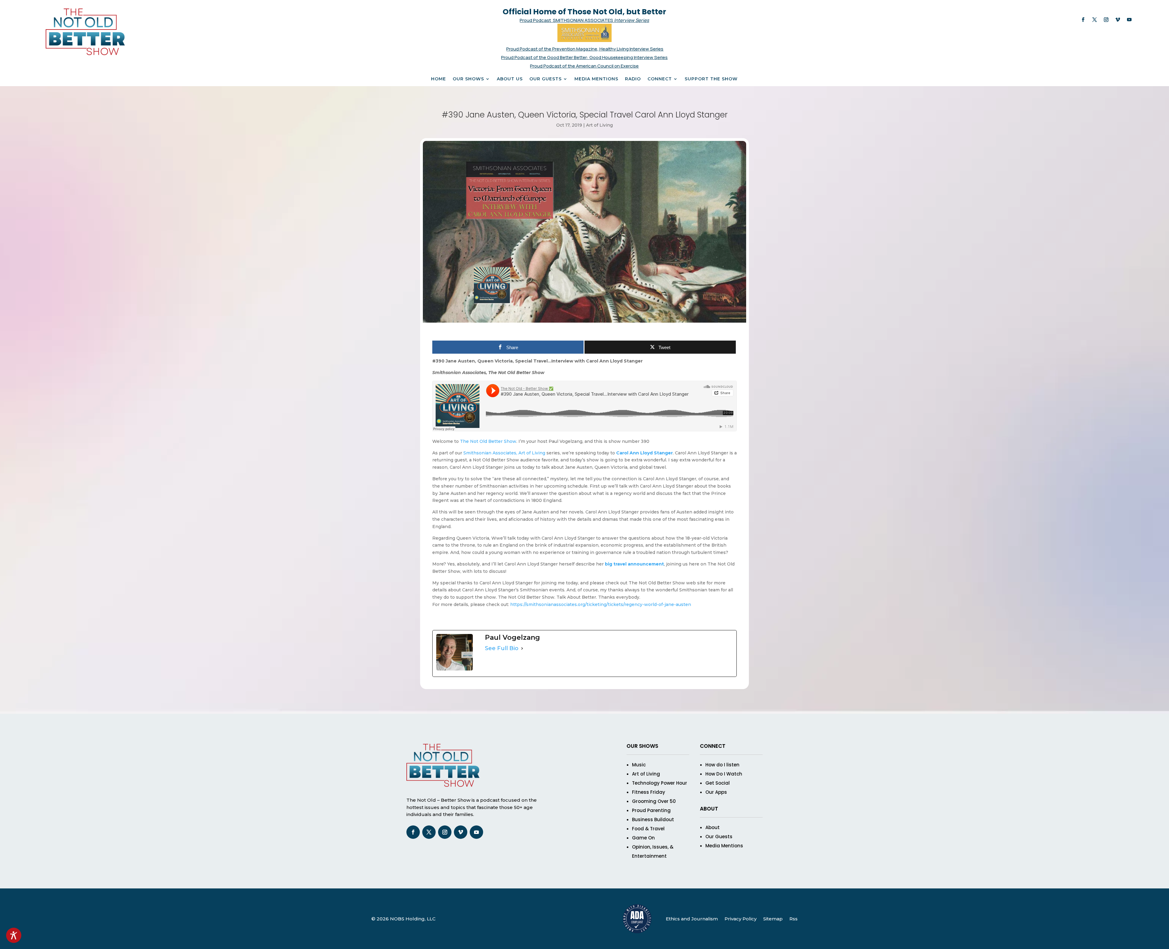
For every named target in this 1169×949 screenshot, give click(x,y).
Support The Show (711, 79)
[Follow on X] (1094, 19)
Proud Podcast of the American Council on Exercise (584, 66)
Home (438, 79)
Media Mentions (596, 79)
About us (510, 79)
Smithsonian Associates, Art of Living (504, 453)
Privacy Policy (741, 919)
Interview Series (631, 20)
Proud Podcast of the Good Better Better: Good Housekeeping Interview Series (584, 57)
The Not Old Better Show (488, 441)
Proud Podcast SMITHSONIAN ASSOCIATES (567, 20)
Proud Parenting (651, 810)
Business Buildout (653, 819)
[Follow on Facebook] (1083, 19)
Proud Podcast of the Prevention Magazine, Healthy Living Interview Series (584, 49)
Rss (793, 919)
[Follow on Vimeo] (1117, 19)
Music (639, 765)
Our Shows (468, 79)
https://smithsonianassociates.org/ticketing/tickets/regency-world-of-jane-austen (601, 604)
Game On (643, 838)
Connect (660, 79)
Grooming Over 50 (654, 801)
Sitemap (773, 919)
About (712, 827)
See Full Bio (501, 648)
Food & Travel (648, 828)
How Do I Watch (723, 774)
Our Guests (545, 79)
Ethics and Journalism (692, 919)
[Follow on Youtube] (1129, 19)
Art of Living (599, 125)
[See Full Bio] (522, 648)
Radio (633, 79)
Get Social (717, 783)
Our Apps (716, 792)
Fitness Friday (648, 792)
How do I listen (722, 765)
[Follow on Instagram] (1106, 19)
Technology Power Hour (659, 783)
